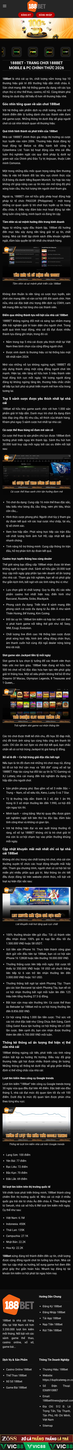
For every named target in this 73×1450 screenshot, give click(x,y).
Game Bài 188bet (16, 1387)
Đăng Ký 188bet (52, 1306)
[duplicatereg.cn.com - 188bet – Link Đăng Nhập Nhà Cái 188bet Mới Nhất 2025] (36, 6)
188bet (7, 1320)
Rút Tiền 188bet (52, 1330)
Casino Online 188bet (19, 1369)
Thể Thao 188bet (16, 1375)
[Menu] (5, 6)
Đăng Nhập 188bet (54, 1312)
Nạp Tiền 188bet (52, 1324)
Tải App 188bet (52, 1318)
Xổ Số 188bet (14, 1381)
